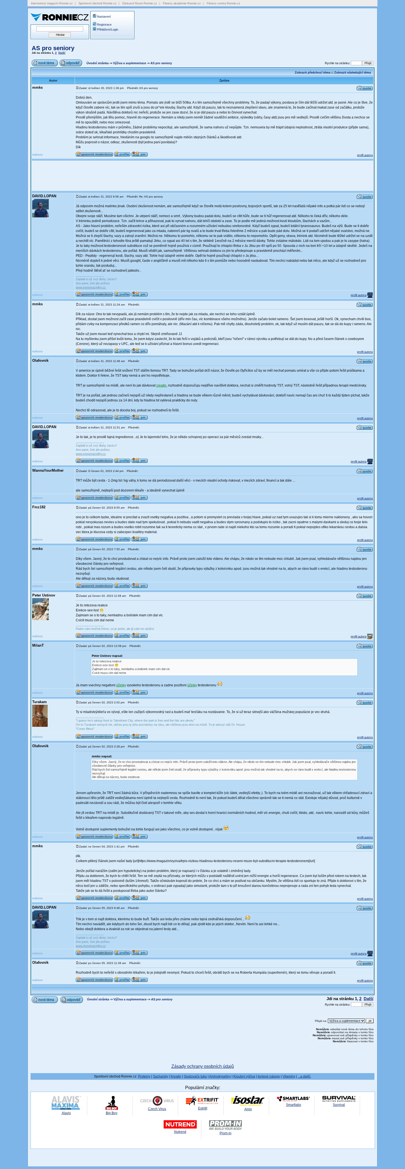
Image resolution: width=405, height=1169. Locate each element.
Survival (339, 1105)
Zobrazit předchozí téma (312, 72)
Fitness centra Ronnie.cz (223, 3)
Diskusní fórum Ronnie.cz (139, 3)
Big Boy (111, 1113)
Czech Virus (157, 1109)
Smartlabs (293, 1105)
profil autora (365, 155)
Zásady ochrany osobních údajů (202, 1066)
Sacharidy (160, 1076)
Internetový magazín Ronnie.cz (52, 3)
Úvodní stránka (98, 63)
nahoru (37, 154)
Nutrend (180, 1132)
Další (61, 52)
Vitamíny (288, 1076)
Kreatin (176, 1076)
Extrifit (202, 1108)
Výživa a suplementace (129, 63)
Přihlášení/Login (107, 29)
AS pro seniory (53, 48)
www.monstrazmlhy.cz (91, 287)
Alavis (66, 1113)
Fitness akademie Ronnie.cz (182, 3)
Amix (248, 1109)
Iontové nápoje (269, 1076)
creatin (161, 385)
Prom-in (225, 1133)
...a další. (304, 1076)
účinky (121, 685)
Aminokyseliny (220, 1076)
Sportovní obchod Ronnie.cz (98, 3)
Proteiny (144, 1076)
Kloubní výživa (244, 1076)
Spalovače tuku (195, 1076)
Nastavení (104, 16)
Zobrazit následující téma (352, 72)
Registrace (104, 24)
